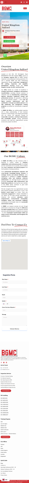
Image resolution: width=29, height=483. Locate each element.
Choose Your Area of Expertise (8, 307)
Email (3, 294)
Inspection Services (6, 373)
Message (4, 314)
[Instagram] (24, 2)
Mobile (4, 301)
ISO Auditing (4, 395)
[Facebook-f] (1, 362)
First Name (5, 279)
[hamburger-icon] (25, 8)
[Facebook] (21, 2)
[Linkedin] (27, 2)
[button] (2, 2)
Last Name (5, 287)
